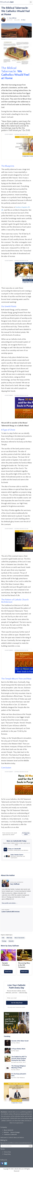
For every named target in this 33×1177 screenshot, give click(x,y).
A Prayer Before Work (18, 1049)
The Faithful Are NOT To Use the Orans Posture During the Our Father (19, 1058)
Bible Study (9, 937)
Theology (4, 941)
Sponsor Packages (15, 1132)
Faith (3, 937)
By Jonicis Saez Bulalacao (18, 1077)
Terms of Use (7, 1152)
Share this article (26, 833)
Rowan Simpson (8, 39)
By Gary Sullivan (15, 1042)
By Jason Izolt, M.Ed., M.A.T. (18, 1062)
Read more (8, 971)
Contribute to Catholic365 (10, 1134)
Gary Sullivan (12, 18)
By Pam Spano (15, 1050)
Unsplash (15, 39)
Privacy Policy (7, 1154)
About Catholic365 (8, 1130)
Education (11, 941)
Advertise (6, 1132)
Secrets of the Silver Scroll (19, 1041)
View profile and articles (9, 903)
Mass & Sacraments (19, 937)
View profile (17, 19)
